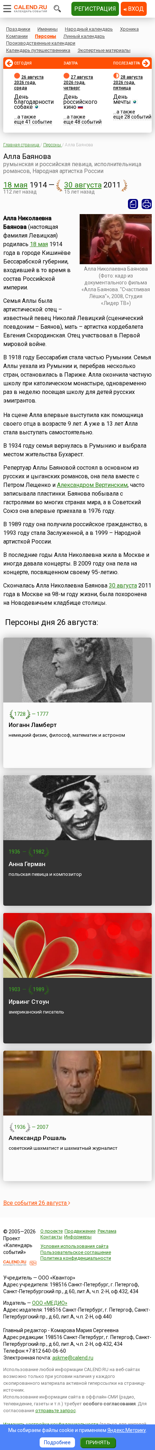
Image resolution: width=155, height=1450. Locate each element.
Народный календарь (89, 29)
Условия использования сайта (74, 1246)
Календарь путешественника (38, 50)
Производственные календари (40, 43)
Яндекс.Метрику (126, 1430)
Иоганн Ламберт (33, 724)
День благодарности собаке (34, 101)
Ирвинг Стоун (29, 1001)
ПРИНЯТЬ (98, 1442)
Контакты (51, 1237)
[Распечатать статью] (147, 204)
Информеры (78, 1237)
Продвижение (80, 1231)
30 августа (83, 185)
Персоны (45, 36)
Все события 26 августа (35, 1203)
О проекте (51, 1231)
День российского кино (80, 101)
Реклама (107, 1231)
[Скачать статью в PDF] (133, 204)
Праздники (18, 29)
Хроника (129, 29)
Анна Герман (27, 864)
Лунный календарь (84, 36)
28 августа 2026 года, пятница (128, 82)
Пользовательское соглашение (75, 1252)
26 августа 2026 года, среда (29, 82)
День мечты (122, 99)
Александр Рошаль (37, 1137)
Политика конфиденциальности (75, 1258)
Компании (17, 36)
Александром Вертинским (92, 485)
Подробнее (57, 1442)
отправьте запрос (55, 1410)
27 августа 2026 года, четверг (78, 82)
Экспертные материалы (104, 50)
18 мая (15, 185)
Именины (47, 29)
